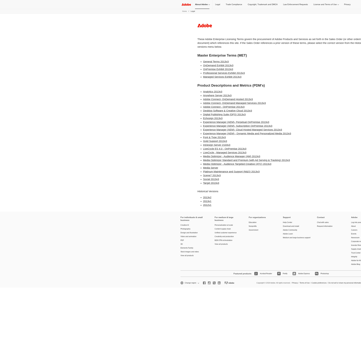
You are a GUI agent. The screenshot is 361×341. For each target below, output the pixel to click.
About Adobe (201, 4)
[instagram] (209, 282)
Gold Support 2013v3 (215, 141)
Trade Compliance (234, 4)
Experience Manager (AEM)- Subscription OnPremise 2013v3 (237, 126)
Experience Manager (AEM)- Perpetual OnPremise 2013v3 (236, 122)
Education (253, 222)
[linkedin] (219, 282)
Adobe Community (290, 230)
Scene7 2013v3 (212, 175)
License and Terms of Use (325, 4)
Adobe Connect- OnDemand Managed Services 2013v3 (234, 103)
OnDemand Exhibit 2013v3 (218, 65)
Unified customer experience (226, 233)
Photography (185, 229)
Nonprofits (253, 226)
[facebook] (204, 282)
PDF (182, 240)
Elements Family (186, 248)
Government (253, 230)
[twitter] (214, 282)
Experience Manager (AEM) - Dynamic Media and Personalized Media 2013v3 (247, 133)
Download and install (291, 226)
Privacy (347, 4)
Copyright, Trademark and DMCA (263, 4)
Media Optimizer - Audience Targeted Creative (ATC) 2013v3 (237, 164)
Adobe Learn (288, 234)
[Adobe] (186, 4)
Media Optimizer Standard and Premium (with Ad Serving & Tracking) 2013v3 (246, 160)
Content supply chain (223, 229)
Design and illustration (189, 233)
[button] (189, 283)
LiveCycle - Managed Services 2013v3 (224, 152)
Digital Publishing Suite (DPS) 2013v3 (224, 114)
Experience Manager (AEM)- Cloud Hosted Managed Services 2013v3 (242, 129)
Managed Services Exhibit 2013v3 (222, 76)
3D (181, 244)
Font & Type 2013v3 (214, 137)
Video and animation (188, 236)
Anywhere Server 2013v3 (217, 95)
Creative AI (184, 225)
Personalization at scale (224, 225)
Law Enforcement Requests (295, 4)
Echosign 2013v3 (213, 118)
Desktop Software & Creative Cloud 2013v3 (227, 110)
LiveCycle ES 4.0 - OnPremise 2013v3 (224, 148)
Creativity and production (224, 236)
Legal (217, 4)
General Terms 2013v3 (216, 61)
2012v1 (207, 205)
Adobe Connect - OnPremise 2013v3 (224, 106)
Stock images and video (189, 252)
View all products (187, 256)
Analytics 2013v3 (212, 91)
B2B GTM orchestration (223, 240)
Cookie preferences (319, 283)
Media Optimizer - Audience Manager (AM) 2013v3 (231, 156)
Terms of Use (305, 283)
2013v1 (207, 201)
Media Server (210, 167)
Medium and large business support (296, 238)
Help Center (287, 222)
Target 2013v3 (211, 183)
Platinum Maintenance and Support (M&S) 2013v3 (231, 171)
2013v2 (207, 197)
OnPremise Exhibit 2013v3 (218, 69)
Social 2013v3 (211, 179)
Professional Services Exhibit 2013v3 (224, 73)
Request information (325, 226)
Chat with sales (323, 222)
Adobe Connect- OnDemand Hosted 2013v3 (228, 99)
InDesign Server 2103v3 (216, 145)
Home (184, 11)
